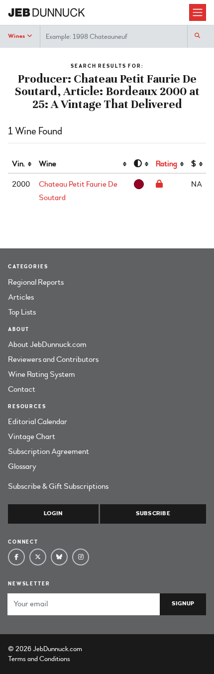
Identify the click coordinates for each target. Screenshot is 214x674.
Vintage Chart (31, 437)
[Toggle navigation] (197, 12)
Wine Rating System (41, 374)
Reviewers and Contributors (53, 359)
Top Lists (22, 312)
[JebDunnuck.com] (98, 12)
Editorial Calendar (37, 422)
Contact (21, 389)
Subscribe (153, 513)
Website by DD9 (110, 649)
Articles (21, 297)
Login (53, 513)
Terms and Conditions (39, 659)
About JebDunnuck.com (47, 344)
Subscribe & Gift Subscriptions (58, 486)
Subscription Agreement (48, 451)
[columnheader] (21, 164)
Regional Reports (36, 282)
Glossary (22, 466)
